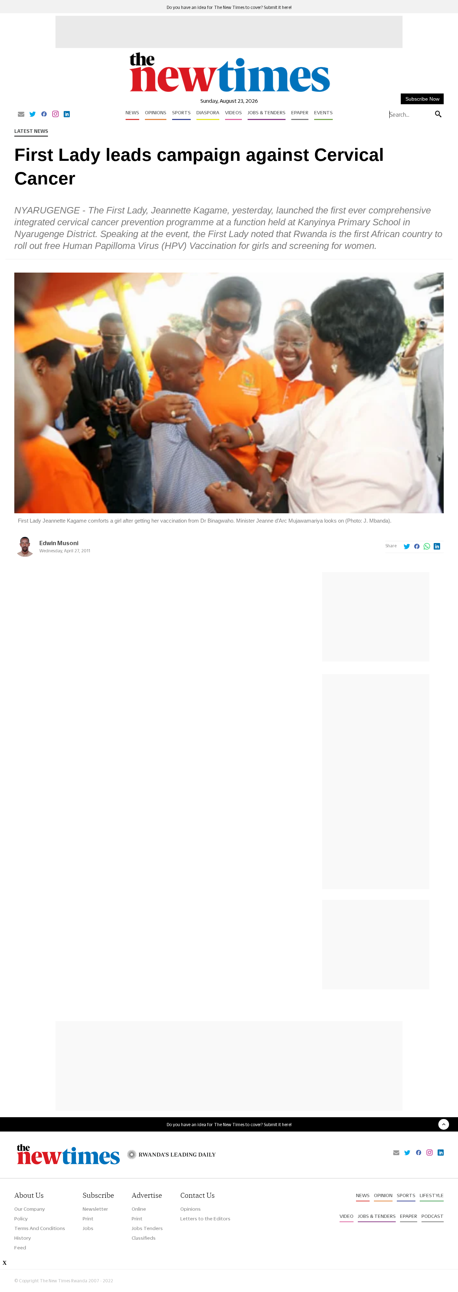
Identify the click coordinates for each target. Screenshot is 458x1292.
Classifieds (144, 1238)
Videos (233, 112)
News (132, 112)
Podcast (433, 1216)
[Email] (21, 114)
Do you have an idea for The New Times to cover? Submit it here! (229, 7)
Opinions (155, 112)
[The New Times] (229, 92)
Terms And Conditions (39, 1228)
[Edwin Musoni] (25, 555)
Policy (21, 1218)
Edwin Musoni (58, 542)
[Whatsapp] (427, 547)
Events (323, 112)
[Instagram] (55, 114)
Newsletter (95, 1209)
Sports (181, 112)
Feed (20, 1247)
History (22, 1238)
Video (347, 1216)
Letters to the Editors (205, 1218)
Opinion (383, 1195)
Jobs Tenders (147, 1228)
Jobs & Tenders (267, 112)
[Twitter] (32, 114)
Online (139, 1209)
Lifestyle (432, 1195)
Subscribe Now (422, 99)
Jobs (88, 1228)
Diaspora (207, 112)
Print (88, 1218)
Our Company (29, 1209)
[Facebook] (44, 114)
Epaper (299, 112)
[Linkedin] (67, 114)
